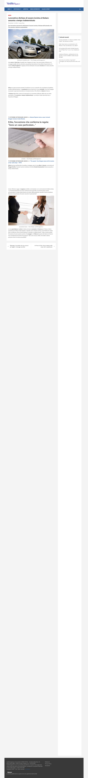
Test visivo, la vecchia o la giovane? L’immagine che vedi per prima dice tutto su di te (69, 61)
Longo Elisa (21, 23)
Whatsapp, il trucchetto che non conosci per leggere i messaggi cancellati (19, 246)
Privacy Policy (48, 763)
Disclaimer (47, 765)
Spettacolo (17, 9)
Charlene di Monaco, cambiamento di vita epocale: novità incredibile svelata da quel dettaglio (68, 56)
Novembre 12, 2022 (13, 23)
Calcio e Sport (46, 9)
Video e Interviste (35, 9)
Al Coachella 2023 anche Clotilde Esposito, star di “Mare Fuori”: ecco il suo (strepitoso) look (69, 50)
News (9, 9)
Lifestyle (25, 9)
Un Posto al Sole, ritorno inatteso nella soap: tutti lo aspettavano (43, 246)
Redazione (47, 762)
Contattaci (27, 769)
